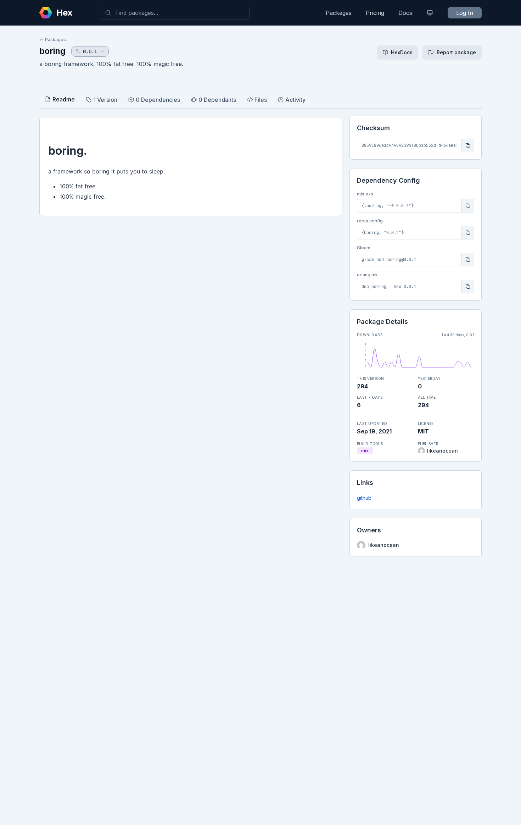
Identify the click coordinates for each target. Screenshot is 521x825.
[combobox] (175, 13)
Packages (339, 12)
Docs (405, 12)
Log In (464, 12)
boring (52, 51)
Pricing (375, 12)
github (364, 498)
